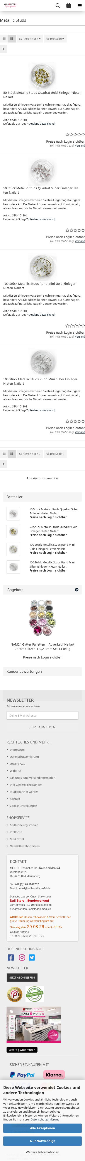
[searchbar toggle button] (57, 5)
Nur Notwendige (42, 1141)
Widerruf (15, 771)
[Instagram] (22, 959)
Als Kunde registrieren (24, 825)
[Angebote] (76, 589)
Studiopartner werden (24, 792)
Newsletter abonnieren (25, 846)
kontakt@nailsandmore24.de (33, 888)
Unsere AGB (17, 764)
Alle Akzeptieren (42, 1128)
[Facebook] (11, 959)
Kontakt (15, 799)
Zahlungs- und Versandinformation (32, 778)
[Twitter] (32, 959)
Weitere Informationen (42, 1152)
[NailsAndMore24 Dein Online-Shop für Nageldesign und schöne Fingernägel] (8, 5)
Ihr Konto (16, 832)
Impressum (17, 750)
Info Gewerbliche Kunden (26, 785)
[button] (4, 39)
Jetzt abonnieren (22, 977)
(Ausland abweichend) (42, 124)
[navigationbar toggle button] (79, 5)
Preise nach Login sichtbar (42, 657)
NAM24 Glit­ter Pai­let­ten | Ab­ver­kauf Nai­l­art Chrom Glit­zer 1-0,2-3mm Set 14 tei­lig (42, 646)
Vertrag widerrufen (22, 1050)
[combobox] (30, 39)
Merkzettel (17, 839)
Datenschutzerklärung (45, 1119)
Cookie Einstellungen (23, 806)
